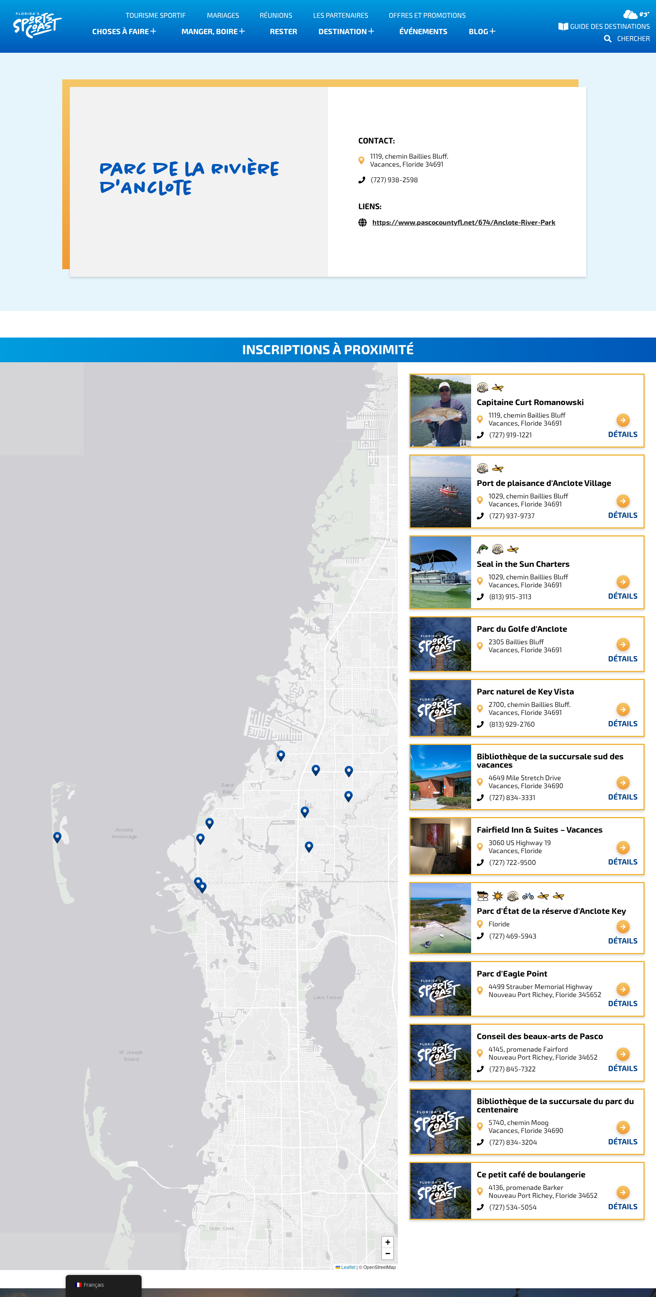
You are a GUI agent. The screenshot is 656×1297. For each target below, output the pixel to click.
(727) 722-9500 (512, 862)
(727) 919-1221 (510, 435)
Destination (343, 31)
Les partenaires (340, 15)
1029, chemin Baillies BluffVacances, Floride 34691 (528, 500)
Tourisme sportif (156, 15)
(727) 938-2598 (394, 180)
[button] (202, 887)
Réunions (276, 15)
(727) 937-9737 (512, 516)
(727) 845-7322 (512, 1069)
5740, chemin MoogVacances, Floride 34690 (526, 1126)
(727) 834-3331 (512, 798)
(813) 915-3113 (510, 597)
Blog (478, 31)
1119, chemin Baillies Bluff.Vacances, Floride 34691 (409, 160)
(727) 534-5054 (513, 1207)
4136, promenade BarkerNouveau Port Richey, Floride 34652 (543, 1191)
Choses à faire (120, 31)
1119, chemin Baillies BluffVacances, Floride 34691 (527, 419)
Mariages (223, 15)
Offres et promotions (427, 15)
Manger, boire (209, 31)
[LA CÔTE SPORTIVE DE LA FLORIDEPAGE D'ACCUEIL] (30, 26)
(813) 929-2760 (512, 724)
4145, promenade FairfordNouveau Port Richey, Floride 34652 (543, 1053)
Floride (499, 924)
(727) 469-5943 (512, 936)
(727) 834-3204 (513, 1142)
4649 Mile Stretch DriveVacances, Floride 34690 (526, 782)
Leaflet (347, 1267)
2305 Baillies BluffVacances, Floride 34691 (525, 646)
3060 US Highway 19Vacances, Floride (520, 847)
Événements (423, 31)
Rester (283, 31)
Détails (623, 434)
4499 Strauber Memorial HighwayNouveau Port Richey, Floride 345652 (545, 991)
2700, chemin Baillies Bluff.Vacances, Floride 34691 (530, 708)
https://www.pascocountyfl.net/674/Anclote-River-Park (463, 222)
